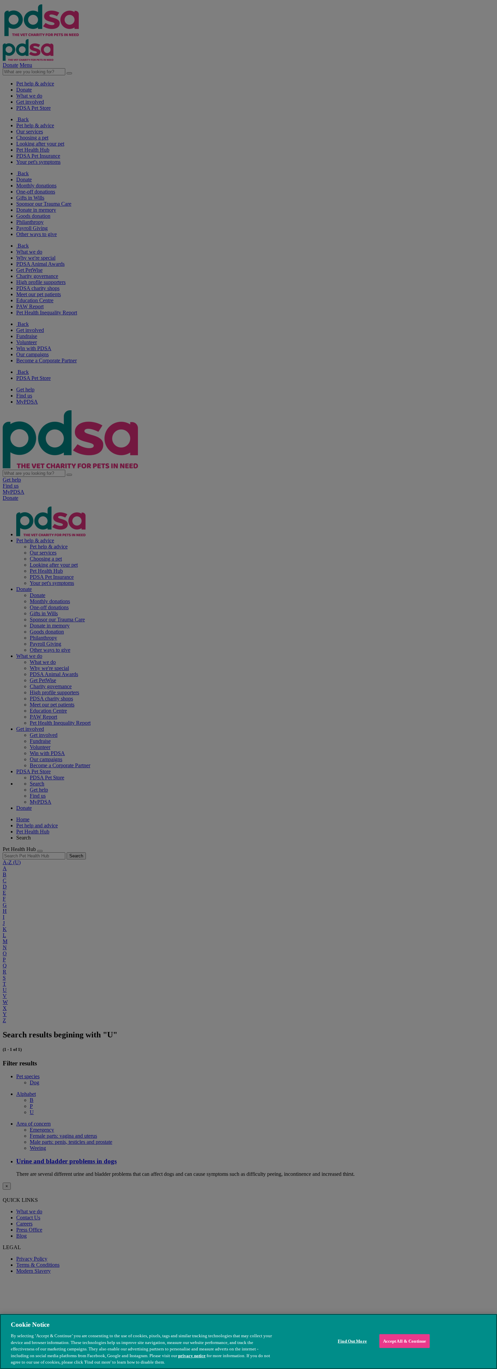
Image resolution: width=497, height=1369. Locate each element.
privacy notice (192, 1355)
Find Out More (352, 1340)
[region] (248, 1341)
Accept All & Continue (404, 1340)
